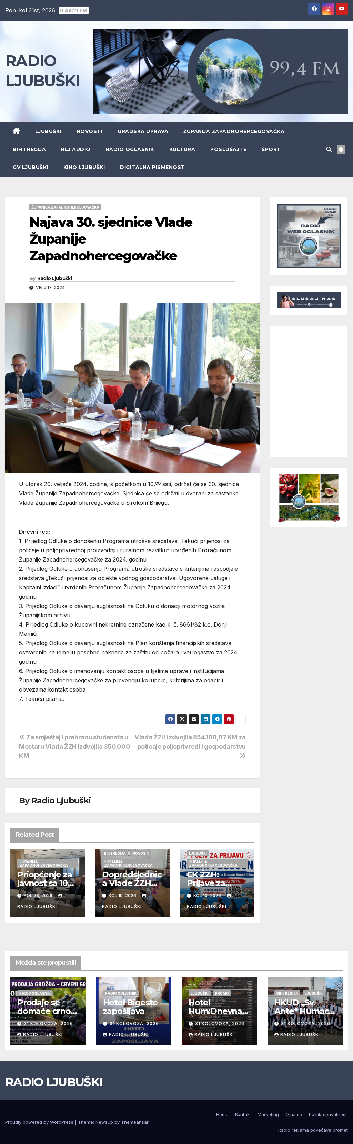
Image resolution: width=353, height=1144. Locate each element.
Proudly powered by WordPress (40, 1122)
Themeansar (134, 1122)
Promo (222, 993)
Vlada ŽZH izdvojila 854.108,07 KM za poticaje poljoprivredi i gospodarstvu (190, 741)
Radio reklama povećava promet (313, 1130)
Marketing (268, 1114)
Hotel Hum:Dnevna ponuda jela (215, 1011)
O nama (293, 1114)
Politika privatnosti (328, 1114)
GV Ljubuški (30, 167)
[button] (329, 149)
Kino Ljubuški (84, 167)
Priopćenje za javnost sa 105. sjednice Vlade (46, 883)
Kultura (182, 149)
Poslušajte (228, 149)
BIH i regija (29, 149)
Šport (271, 149)
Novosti (90, 131)
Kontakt (243, 1114)
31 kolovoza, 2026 (48, 1023)
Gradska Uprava (143, 131)
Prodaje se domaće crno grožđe (44, 1011)
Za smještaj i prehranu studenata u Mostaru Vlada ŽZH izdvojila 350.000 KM (74, 746)
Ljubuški (48, 131)
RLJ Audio (76, 149)
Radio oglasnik (130, 149)
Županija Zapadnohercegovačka (233, 131)
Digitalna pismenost (152, 167)
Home (222, 1114)
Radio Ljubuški (54, 278)
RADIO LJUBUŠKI (53, 1082)
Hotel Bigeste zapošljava (130, 1006)
